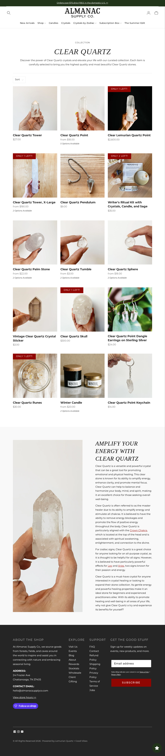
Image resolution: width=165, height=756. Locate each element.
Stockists (74, 669)
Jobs (92, 690)
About (72, 660)
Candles (53, 23)
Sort (17, 80)
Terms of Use (144, 672)
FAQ (92, 647)
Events (73, 651)
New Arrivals (27, 23)
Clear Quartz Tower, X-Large (34, 202)
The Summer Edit (135, 23)
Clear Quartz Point (74, 135)
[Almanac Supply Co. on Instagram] (18, 732)
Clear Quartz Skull (73, 336)
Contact (94, 651)
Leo (110, 566)
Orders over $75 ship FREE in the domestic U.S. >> (82, 3)
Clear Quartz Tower (27, 135)
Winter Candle (71, 403)
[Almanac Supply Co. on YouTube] (22, 732)
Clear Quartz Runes (27, 403)
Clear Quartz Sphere (123, 269)
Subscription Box (109, 23)
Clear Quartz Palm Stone (31, 269)
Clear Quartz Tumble (75, 269)
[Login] (148, 12)
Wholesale (75, 673)
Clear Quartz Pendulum (78, 202)
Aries (121, 566)
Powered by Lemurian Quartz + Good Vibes (64, 741)
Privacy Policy (116, 674)
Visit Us (73, 647)
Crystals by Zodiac (83, 23)
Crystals (65, 23)
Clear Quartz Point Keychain (129, 403)
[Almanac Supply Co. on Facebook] (15, 732)
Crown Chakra (138, 531)
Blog (71, 655)
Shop (41, 23)
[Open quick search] (8, 12)
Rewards (74, 664)
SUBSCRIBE (131, 682)
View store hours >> (24, 697)
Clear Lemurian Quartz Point (129, 135)
